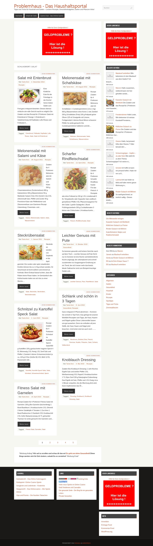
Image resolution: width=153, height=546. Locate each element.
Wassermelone (83, 139)
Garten (108, 284)
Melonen (73, 136)
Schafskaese (73, 139)
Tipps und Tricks (112, 304)
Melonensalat (81, 136)
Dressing (73, 396)
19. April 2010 (36, 397)
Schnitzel (28, 373)
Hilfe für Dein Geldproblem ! (58, 28)
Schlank (95, 342)
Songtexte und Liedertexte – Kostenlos (30, 486)
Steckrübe (33, 291)
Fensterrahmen (121, 115)
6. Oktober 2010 (81, 244)
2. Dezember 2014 (37, 82)
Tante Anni (25, 82)
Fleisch (72, 221)
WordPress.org (106, 532)
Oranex (118, 141)
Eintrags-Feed (106, 525)
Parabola (77, 543)
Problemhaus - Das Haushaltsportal (50, 6)
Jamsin (108, 254)
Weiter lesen (24, 128)
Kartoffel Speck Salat (39, 370)
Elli (107, 261)
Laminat (119, 180)
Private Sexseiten (65, 496)
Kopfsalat (44, 133)
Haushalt (109, 291)
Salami (42, 218)
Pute (83, 281)
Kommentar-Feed (107, 528)
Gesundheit (67, 247)
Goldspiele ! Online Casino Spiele (28, 482)
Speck (47, 373)
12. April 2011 (81, 163)
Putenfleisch (90, 281)
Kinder (108, 294)
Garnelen (38, 429)
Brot (85, 339)
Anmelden (105, 522)
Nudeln (78, 342)
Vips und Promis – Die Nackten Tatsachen (31, 495)
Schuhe (118, 168)
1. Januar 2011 (36, 239)
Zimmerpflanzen (112, 308)
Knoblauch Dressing (79, 360)
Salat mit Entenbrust (34, 78)
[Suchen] (131, 8)
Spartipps (109, 301)
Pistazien (84, 342)
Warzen (118, 88)
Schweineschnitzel (38, 373)
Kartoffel (28, 370)
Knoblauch (80, 396)
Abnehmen (73, 339)
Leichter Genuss (75, 281)
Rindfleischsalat (81, 221)
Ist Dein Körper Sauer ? (119, 261)
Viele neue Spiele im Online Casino (72, 485)
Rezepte (22, 85)
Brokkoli (80, 339)
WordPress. (86, 543)
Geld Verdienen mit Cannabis (70, 487)
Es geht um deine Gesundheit (77, 453)
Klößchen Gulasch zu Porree (117, 225)
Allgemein (110, 281)
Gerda (108, 258)
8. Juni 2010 (80, 305)
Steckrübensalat (30, 235)
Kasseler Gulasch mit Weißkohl (117, 222)
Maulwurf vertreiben (123, 73)
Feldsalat (37, 133)
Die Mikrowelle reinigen (115, 219)
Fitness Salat (30, 429)
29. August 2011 (81, 87)
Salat (31, 136)
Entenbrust (29, 133)
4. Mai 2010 (80, 364)
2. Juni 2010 (35, 318)
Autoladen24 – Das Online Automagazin (31, 479)
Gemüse (72, 342)
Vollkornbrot (66, 345)
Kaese (28, 218)
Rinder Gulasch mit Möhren (126, 192)
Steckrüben (41, 291)
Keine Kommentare (48, 73)
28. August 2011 (37, 160)
